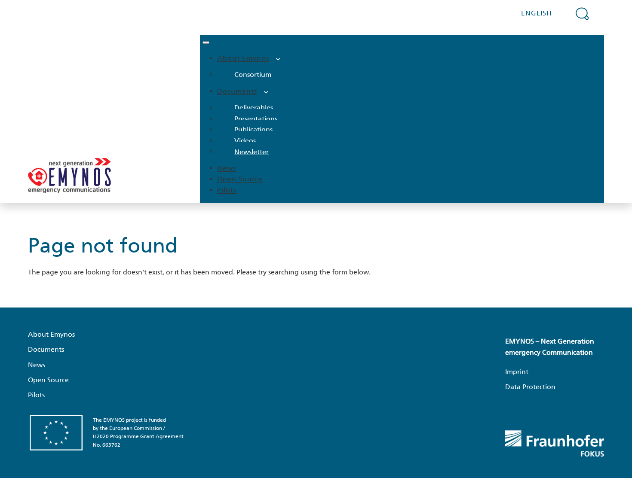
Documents (237, 91)
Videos (245, 141)
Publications (253, 129)
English (536, 13)
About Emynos (243, 58)
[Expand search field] (582, 13)
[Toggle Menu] (205, 42)
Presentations (255, 119)
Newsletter (251, 151)
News (226, 168)
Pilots (226, 190)
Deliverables (253, 108)
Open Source (240, 179)
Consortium (252, 74)
